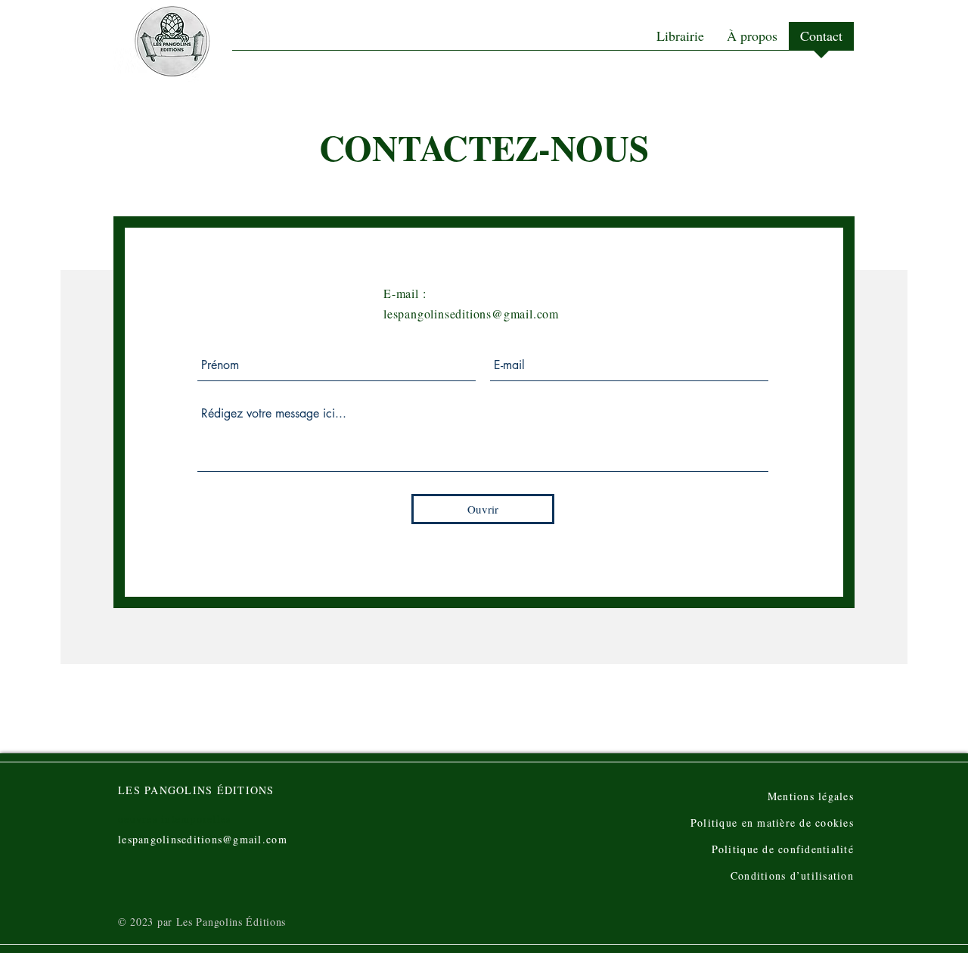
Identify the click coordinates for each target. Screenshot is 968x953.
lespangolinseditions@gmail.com (471, 313)
